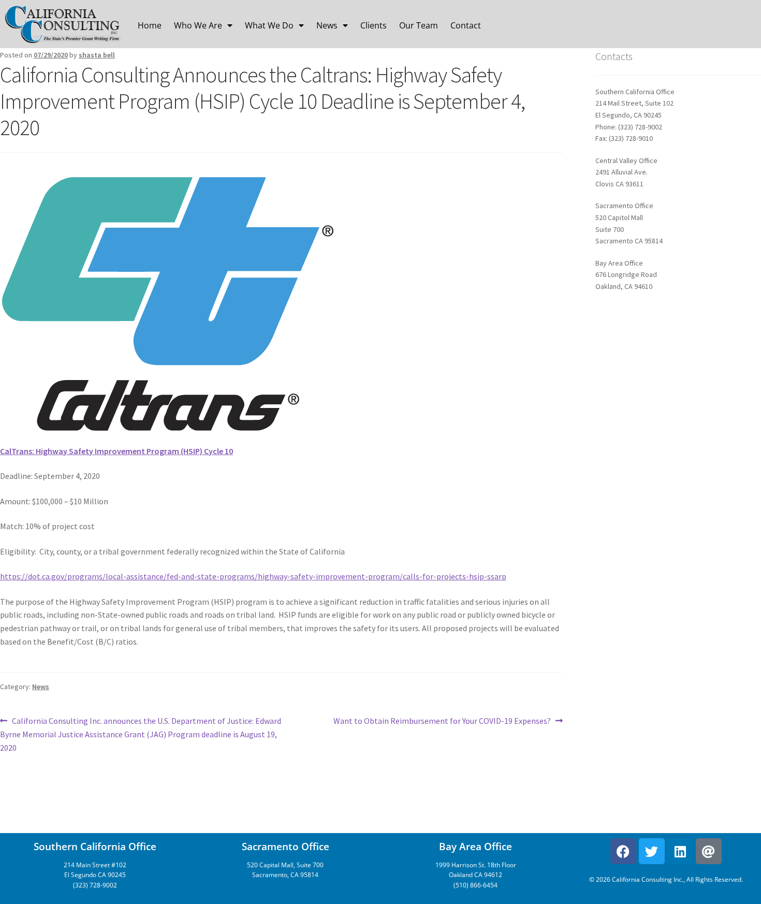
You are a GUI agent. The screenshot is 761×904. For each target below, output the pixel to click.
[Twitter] (652, 851)
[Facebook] (623, 851)
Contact (465, 25)
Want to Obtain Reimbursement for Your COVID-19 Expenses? (442, 720)
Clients (373, 25)
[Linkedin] (680, 851)
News (327, 25)
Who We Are (198, 25)
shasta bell (97, 55)
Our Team (418, 25)
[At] (709, 851)
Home (150, 25)
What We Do (269, 25)
